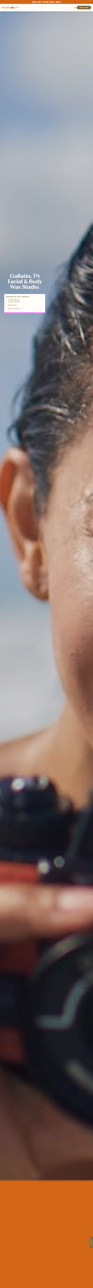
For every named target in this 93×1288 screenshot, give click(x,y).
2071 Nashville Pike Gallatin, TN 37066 (13, 301)
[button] (75, 7)
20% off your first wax (46, 2)
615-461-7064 (12, 305)
